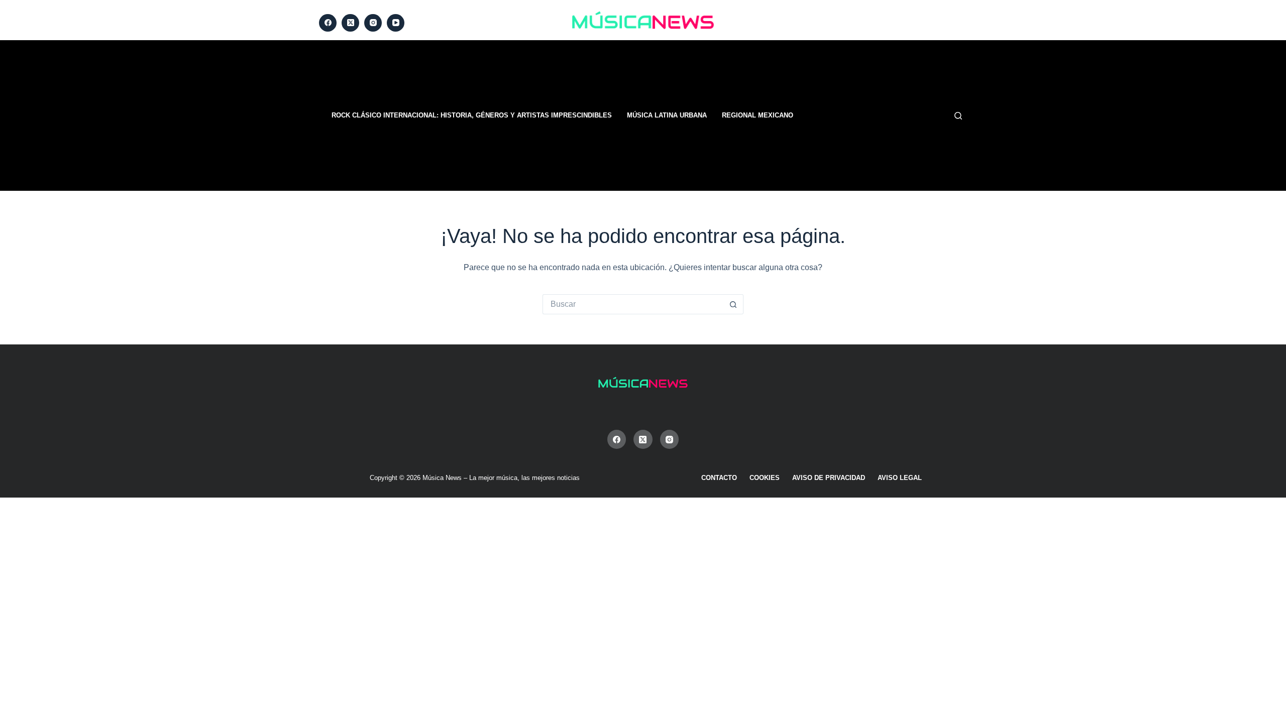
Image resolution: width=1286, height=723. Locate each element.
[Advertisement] (768, 115)
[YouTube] (395, 23)
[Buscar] (958, 115)
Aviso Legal (900, 477)
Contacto (719, 477)
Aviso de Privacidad (828, 477)
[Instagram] (373, 23)
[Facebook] (328, 23)
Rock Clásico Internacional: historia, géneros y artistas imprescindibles (472, 115)
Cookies (764, 477)
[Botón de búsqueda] (733, 304)
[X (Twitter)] (350, 23)
